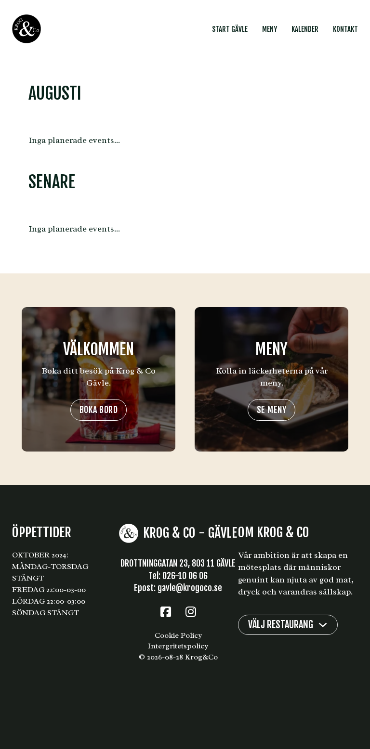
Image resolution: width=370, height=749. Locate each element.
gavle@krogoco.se (190, 587)
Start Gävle (230, 29)
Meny (269, 29)
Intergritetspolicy (178, 646)
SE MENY (272, 409)
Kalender (304, 29)
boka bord (98, 409)
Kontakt (345, 29)
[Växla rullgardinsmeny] (323, 625)
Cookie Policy (178, 635)
